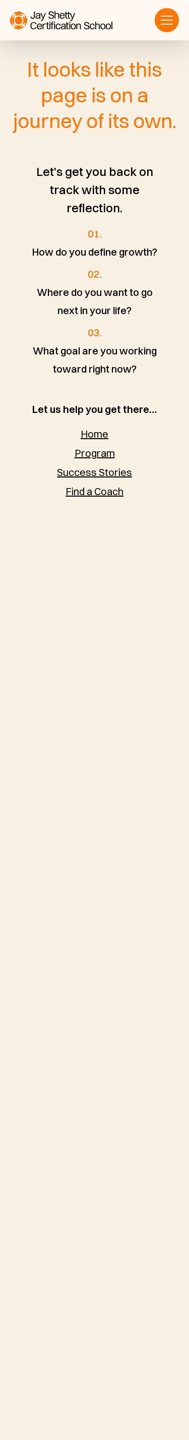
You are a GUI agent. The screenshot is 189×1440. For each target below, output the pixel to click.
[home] (61, 20)
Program (95, 453)
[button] (167, 20)
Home (94, 434)
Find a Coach (94, 491)
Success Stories (94, 472)
